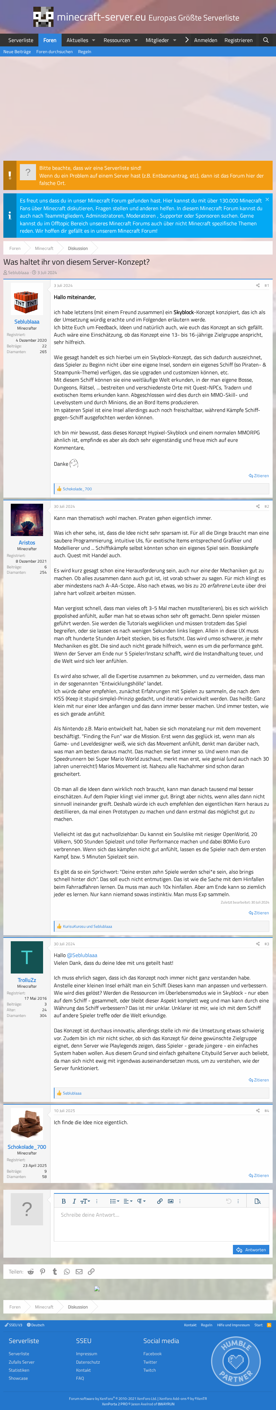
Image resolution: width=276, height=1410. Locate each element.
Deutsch (37, 1325)
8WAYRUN (166, 1404)
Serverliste (20, 40)
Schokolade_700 (27, 1147)
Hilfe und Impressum (233, 1325)
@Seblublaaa (82, 955)
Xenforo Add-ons (183, 1398)
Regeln (84, 51)
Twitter (150, 1362)
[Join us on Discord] (97, 1289)
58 (44, 1176)
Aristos (27, 542)
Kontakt (190, 1325)
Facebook (152, 1353)
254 (43, 572)
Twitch (149, 1370)
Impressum (86, 1353)
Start (258, 1325)
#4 (267, 1110)
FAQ (80, 1378)
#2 (267, 506)
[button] (94, 40)
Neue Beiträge (17, 51)
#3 (267, 944)
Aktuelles (77, 40)
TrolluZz (27, 980)
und (87, 926)
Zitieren (261, 475)
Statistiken (19, 1370)
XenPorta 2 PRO (115, 1404)
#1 (267, 285)
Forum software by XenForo (113, 1398)
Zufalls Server (22, 1362)
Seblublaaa (18, 272)
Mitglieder (157, 40)
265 (43, 351)
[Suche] (266, 40)
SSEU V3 (15, 1325)
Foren (50, 40)
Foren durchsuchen (54, 51)
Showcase (18, 1378)
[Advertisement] (138, 110)
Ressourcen (117, 40)
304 (43, 1015)
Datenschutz (88, 1362)
